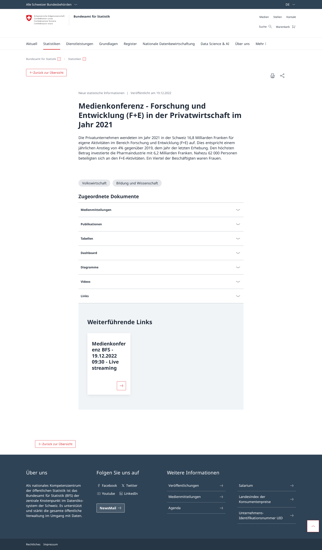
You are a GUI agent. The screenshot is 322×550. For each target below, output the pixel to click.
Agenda (174, 508)
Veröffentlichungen (183, 485)
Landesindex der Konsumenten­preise (255, 499)
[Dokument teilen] (282, 75)
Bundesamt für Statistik (92, 16)
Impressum (50, 544)
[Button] (121, 385)
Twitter (131, 485)
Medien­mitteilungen (184, 496)
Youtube (108, 493)
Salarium (246, 485)
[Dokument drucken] (272, 75)
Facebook (109, 485)
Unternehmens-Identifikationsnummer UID (261, 515)
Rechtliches (33, 544)
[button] (31, 44)
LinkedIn (131, 493)
